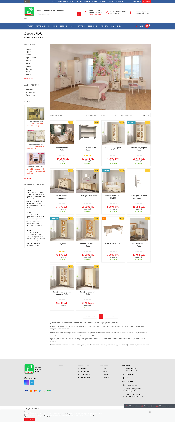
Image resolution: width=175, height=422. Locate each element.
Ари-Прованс (31, 58)
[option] (100, 77)
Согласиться (30, 419)
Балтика (29, 69)
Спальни (81, 26)
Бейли (28, 72)
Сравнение (148, 406)
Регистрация (137, 1)
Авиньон (29, 49)
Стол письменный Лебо (113, 244)
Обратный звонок (95, 14)
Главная (60, 365)
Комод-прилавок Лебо (87, 196)
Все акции (27, 178)
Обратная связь (164, 406)
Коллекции (40, 26)
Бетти (28, 75)
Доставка (79, 1)
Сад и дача (116, 26)
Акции (140, 26)
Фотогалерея (103, 1)
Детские (63, 26)
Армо (28, 63)
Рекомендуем (84, 365)
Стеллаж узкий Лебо (62, 244)
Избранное (133, 406)
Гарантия (87, 1)
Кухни (72, 26)
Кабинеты (104, 26)
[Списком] (149, 115)
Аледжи (29, 55)
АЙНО (28, 52)
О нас (54, 1)
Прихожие (92, 26)
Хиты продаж (31, 95)
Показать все (29, 78)
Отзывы (94, 1)
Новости (111, 1)
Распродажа (30, 92)
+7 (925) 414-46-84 (132, 385)
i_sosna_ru (129, 381)
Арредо (29, 66)
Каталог (29, 26)
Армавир (29, 60)
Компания (104, 365)
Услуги (60, 1)
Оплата (72, 1)
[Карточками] (144, 115)
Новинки (29, 89)
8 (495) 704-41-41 (95, 11)
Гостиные (52, 26)
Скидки (65, 1)
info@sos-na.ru (131, 374)
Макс (127, 378)
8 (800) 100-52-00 (95, 13)
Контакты (119, 1)
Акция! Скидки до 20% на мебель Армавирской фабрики (36, 171)
